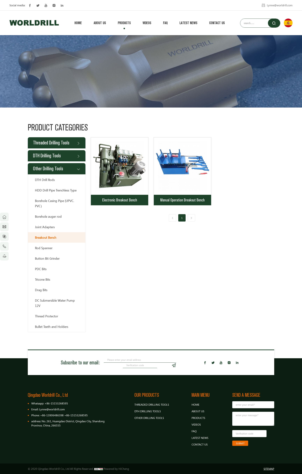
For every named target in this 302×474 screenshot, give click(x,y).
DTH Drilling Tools (47, 156)
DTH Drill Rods (45, 180)
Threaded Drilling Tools (51, 143)
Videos (147, 23)
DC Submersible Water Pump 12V (55, 303)
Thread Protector (46, 316)
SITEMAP (269, 469)
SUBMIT (240, 443)
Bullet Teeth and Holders (51, 327)
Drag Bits (41, 290)
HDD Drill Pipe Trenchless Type (56, 190)
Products (124, 23)
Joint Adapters (45, 227)
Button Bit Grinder (47, 258)
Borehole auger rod (48, 216)
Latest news (188, 23)
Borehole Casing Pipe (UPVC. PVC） (54, 203)
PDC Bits (40, 269)
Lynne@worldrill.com (280, 5)
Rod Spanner (43, 248)
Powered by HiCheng (116, 469)
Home (78, 23)
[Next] (191, 218)
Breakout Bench (45, 237)
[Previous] (172, 218)
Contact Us (217, 23)
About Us (100, 23)
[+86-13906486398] (4, 246)
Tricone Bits (42, 279)
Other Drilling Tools (48, 169)
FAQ (165, 23)
